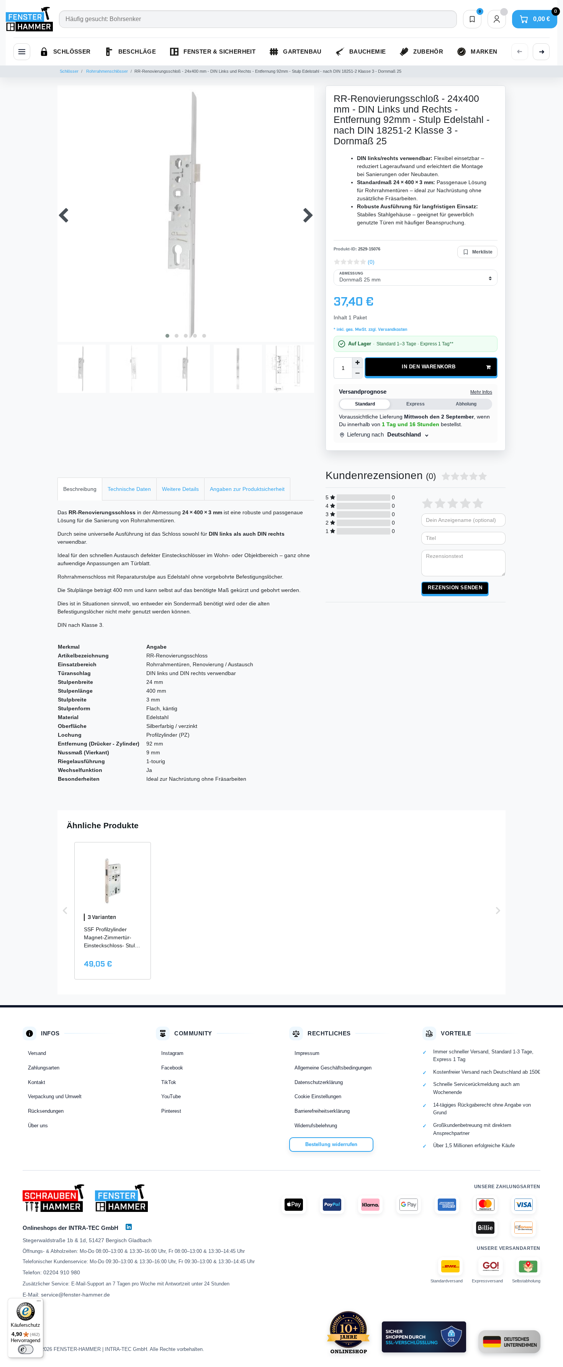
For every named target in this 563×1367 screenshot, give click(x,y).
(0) (371, 262)
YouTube (171, 1096)
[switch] (25, 1349)
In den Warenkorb (428, 367)
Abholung (466, 404)
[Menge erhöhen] (357, 362)
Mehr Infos (481, 392)
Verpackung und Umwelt (55, 1096)
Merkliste (482, 252)
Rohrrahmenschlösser (106, 71)
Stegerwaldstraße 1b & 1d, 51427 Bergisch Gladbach (87, 1240)
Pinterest (171, 1111)
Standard (365, 404)
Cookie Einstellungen (318, 1096)
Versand (37, 1053)
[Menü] (38, 1302)
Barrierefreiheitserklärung (322, 1111)
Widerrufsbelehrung (316, 1125)
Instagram (172, 1053)
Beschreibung (80, 489)
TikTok (168, 1082)
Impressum (307, 1053)
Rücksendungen (46, 1111)
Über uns (38, 1125)
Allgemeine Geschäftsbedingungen (333, 1068)
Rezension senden (455, 587)
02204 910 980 (61, 1272)
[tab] (79, 488)
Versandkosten (392, 330)
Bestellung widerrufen (331, 1144)
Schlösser (69, 71)
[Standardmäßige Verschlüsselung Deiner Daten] (424, 1337)
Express (415, 404)
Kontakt (36, 1082)
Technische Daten (129, 489)
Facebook (172, 1068)
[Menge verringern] (357, 373)
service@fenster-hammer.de (75, 1295)
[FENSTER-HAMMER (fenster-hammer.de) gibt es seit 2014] (348, 1332)
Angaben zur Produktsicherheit (247, 489)
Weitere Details (180, 489)
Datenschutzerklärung (319, 1082)
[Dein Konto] (497, 19)
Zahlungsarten (43, 1068)
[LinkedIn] (128, 1227)
